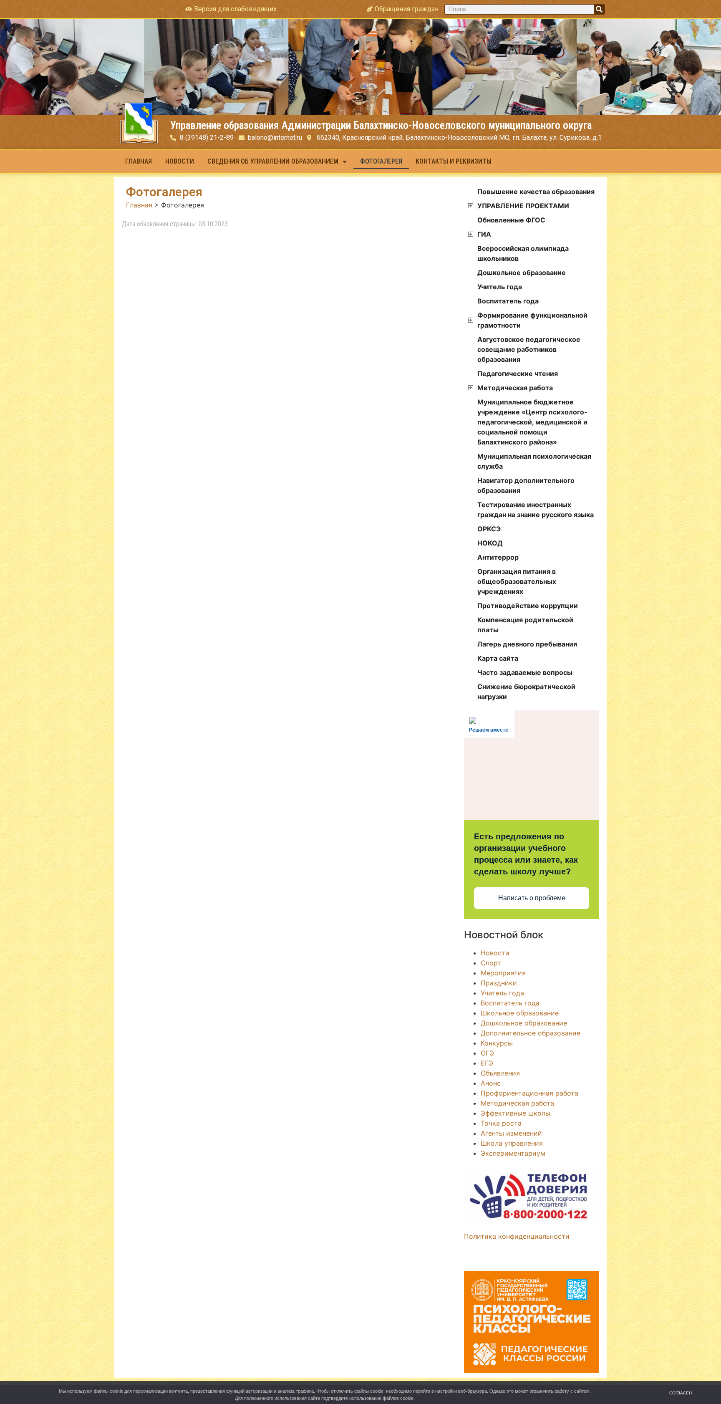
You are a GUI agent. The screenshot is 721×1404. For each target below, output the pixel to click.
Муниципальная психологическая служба (534, 461)
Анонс (491, 1083)
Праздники (499, 983)
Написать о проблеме (531, 897)
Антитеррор (498, 557)
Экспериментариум (513, 1153)
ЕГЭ (487, 1063)
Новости (179, 161)
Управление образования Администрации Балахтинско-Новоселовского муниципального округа (381, 125)
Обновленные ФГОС (511, 220)
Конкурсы (497, 1043)
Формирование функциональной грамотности (532, 320)
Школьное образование (520, 1013)
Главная (138, 161)
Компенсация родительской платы (525, 625)
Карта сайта (497, 658)
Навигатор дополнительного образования (526, 485)
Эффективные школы (515, 1113)
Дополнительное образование (530, 1033)
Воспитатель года (508, 301)
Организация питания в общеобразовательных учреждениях (516, 581)
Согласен (680, 1393)
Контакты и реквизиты (454, 161)
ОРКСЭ (489, 529)
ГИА (484, 234)
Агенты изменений (511, 1133)
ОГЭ (487, 1053)
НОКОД (490, 543)
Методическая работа (515, 388)
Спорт (491, 963)
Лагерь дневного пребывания (527, 644)
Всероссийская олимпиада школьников (523, 253)
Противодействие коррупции (527, 605)
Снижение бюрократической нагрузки (526, 691)
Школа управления (512, 1143)
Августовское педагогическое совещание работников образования (528, 349)
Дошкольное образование (521, 272)
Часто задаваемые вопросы (524, 672)
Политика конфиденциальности (517, 1236)
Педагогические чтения (517, 373)
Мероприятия (503, 973)
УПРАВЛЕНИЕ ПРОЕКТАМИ (523, 206)
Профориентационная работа (529, 1093)
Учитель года (499, 287)
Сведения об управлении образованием (272, 161)
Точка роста (501, 1123)
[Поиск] (599, 9)
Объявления (500, 1073)
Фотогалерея (381, 161)
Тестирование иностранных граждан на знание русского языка (535, 509)
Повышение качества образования (536, 191)
